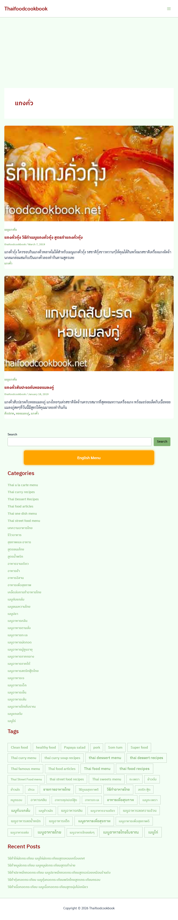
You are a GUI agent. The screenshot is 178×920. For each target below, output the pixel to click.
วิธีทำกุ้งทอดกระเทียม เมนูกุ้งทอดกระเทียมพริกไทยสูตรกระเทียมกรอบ (54, 880)
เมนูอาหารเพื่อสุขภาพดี (134, 821)
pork (96, 747)
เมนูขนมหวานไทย (19, 606)
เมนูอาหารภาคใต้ (19, 663)
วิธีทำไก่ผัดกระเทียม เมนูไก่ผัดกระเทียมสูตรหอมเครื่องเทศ (46, 858)
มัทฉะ (31, 789)
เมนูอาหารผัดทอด (20, 642)
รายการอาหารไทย (56, 789)
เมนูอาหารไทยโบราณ (22, 706)
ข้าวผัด (15, 789)
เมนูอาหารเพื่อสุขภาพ (94, 821)
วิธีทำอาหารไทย (118, 789)
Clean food (19, 747)
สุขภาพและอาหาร (19, 542)
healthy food (46, 747)
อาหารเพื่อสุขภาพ (19, 585)
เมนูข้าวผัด (46, 810)
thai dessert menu (105, 757)
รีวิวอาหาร (14, 535)
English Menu (89, 457)
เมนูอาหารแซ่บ (19, 832)
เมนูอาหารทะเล (18, 635)
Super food (139, 747)
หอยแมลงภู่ (22, 413)
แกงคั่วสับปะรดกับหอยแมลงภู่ (29, 387)
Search (12, 434)
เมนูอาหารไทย (49, 832)
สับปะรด (9, 413)
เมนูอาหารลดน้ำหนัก (26, 821)
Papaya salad (74, 747)
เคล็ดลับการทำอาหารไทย (24, 592)
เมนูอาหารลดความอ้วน (140, 810)
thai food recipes (135, 768)
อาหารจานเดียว (18, 563)
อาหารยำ (14, 571)
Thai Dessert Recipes (23, 499)
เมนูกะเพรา (149, 800)
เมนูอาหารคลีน (17, 621)
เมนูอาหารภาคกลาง (21, 656)
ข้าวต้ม (152, 779)
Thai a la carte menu (23, 485)
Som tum (115, 747)
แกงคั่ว (8, 263)
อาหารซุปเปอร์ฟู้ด (66, 800)
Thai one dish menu (22, 513)
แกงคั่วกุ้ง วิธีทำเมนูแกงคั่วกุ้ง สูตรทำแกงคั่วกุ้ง (43, 237)
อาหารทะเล (92, 800)
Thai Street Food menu (26, 779)
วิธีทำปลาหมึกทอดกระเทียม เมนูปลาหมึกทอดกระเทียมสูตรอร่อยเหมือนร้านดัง (59, 872)
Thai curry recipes (21, 492)
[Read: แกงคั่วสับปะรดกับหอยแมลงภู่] (89, 323)
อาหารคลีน (39, 800)
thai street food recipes (67, 779)
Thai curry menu (23, 758)
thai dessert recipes (146, 757)
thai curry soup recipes (62, 758)
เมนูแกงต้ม (10, 229)
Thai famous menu (25, 768)
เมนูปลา (13, 614)
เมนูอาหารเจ (16, 678)
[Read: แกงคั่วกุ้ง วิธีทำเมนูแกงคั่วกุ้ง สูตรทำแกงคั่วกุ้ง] (89, 173)
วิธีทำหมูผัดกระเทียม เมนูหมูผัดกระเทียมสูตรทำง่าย (41, 865)
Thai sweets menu (106, 779)
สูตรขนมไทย (16, 549)
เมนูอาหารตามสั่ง (19, 628)
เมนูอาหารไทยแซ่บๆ (82, 832)
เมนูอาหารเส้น (17, 699)
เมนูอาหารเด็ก (17, 685)
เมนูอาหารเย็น (17, 692)
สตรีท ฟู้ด (144, 789)
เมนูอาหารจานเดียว (103, 810)
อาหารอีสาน (16, 578)
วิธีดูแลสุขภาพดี (89, 789)
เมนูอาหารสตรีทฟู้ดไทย (23, 671)
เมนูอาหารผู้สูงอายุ (20, 649)
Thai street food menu (24, 521)
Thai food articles (20, 506)
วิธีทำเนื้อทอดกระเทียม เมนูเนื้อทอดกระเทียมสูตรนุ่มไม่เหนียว (48, 887)
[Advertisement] (89, 50)
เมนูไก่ (12, 721)
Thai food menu (97, 768)
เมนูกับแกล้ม (16, 599)
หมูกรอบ (16, 800)
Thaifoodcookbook (26, 8)
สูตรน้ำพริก (15, 556)
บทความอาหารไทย (20, 528)
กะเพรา (134, 779)
